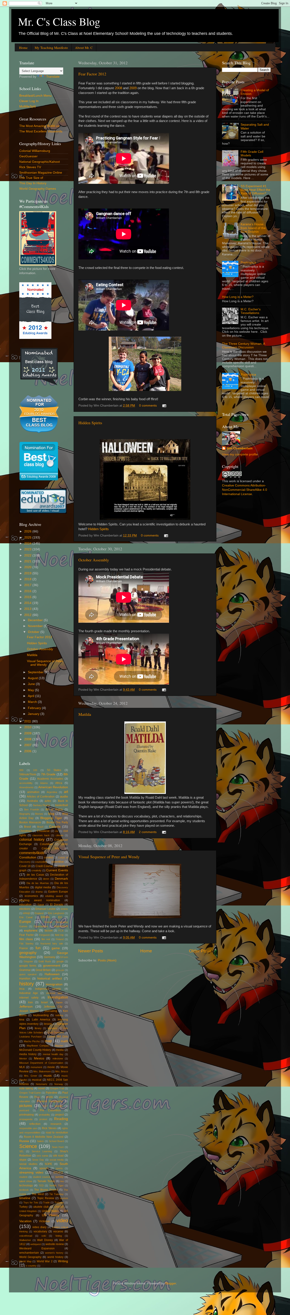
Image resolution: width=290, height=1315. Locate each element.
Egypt (41, 904)
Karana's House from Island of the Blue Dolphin (253, 228)
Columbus (46, 844)
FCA (60, 930)
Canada (54, 826)
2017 (28, 585)
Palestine (51, 1092)
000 (21, 770)
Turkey (23, 1206)
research (56, 1124)
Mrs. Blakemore (42, 1071)
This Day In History (32, 183)
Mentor (23, 1058)
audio (64, 796)
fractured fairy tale (52, 943)
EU (60, 917)
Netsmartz (41, 1084)
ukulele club (41, 1206)
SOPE (48, 1164)
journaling (51, 1011)
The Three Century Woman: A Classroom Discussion (243, 345)
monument (36, 1067)
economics (31, 896)
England (39, 913)
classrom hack (41, 835)
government (51, 965)
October (34, 632)
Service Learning (42, 1151)
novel (41, 1088)
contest (48, 857)
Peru (37, 1097)
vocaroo (58, 1231)
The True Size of (31, 178)
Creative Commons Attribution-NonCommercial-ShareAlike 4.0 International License (244, 490)
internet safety (29, 997)
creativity (36, 870)
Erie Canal (25, 917)
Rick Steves (49, 1128)
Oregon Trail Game (30, 1092)
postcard (24, 1110)
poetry (59, 1106)
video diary (39, 1227)
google (60, 961)
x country (31, 1265)
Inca (21, 988)
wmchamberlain (29, 1252)
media (60, 1050)
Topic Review (45, 1198)
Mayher (59, 1045)
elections (24, 908)
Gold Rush (45, 961)
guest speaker (28, 974)
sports (59, 1168)
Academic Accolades (50, 778)
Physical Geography (50, 1101)
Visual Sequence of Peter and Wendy (109, 856)
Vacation (25, 1221)
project (59, 1114)
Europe (25, 922)
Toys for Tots (30, 1202)
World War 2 (45, 1261)
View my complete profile (240, 454)
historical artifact (49, 978)
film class (26, 939)
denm (46, 878)
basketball (61, 805)
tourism (64, 1198)
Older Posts (200, 951)
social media (57, 1159)
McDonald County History (35, 1050)
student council (41, 1177)
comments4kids (31, 853)
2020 (28, 567)
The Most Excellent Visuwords (40, 131)
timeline (24, 1198)
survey (59, 1176)
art (66, 792)
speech (43, 1168)
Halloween (52, 974)
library (38, 1028)
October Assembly (93, 560)
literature (52, 1028)
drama (39, 891)
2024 (28, 543)
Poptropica (248, 262)
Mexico (39, 1058)
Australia (32, 800)
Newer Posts (90, 951)
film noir (45, 939)
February (35, 708)
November (36, 626)
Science (28, 1146)
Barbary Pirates (42, 805)
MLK (22, 1067)
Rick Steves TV (30, 167)
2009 (133, 88)
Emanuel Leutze (45, 908)
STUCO (58, 1172)
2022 (28, 555)
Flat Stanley (26, 943)
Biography (24, 813)
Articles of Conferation (41, 796)
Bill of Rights (54, 809)
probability (44, 1114)
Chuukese (43, 831)
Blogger (170, 1283)
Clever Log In (29, 101)
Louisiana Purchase (30, 1036)
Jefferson (26, 1006)
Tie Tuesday (56, 1194)
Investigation (58, 997)
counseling (41, 861)
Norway (58, 1084)
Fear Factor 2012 (92, 74)
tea (62, 1181)
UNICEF (59, 1206)
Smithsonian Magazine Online (40, 172)
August (33, 678)
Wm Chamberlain (240, 448)
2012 (28, 615)
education (25, 904)
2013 (28, 609)
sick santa (42, 1155)
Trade (46, 1202)
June (32, 684)
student (23, 1177)
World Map (25, 1261)
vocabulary (40, 1231)
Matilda (84, 714)
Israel (44, 1002)
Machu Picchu (32, 1041)
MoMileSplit (27, 106)
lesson (48, 1023)
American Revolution (53, 787)
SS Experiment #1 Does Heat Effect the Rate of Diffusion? (255, 189)
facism (49, 930)
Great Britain (43, 970)
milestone (58, 1058)
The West (38, 1194)
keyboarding (41, 1015)
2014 (28, 603)
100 (35, 770)
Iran (30, 1002)
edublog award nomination (39, 900)
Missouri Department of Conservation (41, 1062)
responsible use (28, 1128)
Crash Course (44, 866)
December (36, 620)
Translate (53, 76)
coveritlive (57, 861)
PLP (45, 1106)
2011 (28, 721)
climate (59, 835)
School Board (56, 1141)
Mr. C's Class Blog (59, 21)
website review (55, 1244)
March (33, 702)
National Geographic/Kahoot (39, 161)
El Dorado (56, 904)
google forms (27, 965)
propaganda (25, 1119)
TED (41, 1185)
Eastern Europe (58, 891)
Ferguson (44, 935)
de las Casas (35, 874)
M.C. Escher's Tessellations (251, 311)
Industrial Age (28, 993)
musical (36, 1079)
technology (26, 1185)
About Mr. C (84, 47)
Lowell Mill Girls (57, 1036)
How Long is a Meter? (238, 297)
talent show (25, 1181)
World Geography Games (37, 188)
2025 (28, 537)
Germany (49, 957)
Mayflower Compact (38, 1045)
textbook (24, 1189)
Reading (61, 1119)
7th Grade (48, 774)
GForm (64, 957)
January (34, 714)
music (48, 1075)
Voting (58, 1235)
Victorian (44, 1221)
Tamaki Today (46, 1181)
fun (38, 948)
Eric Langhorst (56, 913)
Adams (44, 783)
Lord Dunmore (56, 1032)
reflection (35, 1124)
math (64, 1041)
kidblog (59, 1015)
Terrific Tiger (56, 1185)
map (48, 1041)
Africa (58, 783)
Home (23, 47)
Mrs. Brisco (61, 1071)
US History (50, 1215)
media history (27, 1054)
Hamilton (24, 978)
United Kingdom (28, 1211)
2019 (28, 573)
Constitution (27, 857)
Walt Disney (45, 1240)
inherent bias (54, 993)
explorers (30, 930)
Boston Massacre (30, 822)
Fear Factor (26, 935)
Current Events (57, 870)
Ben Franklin (31, 809)
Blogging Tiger (51, 818)
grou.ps (60, 970)
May (31, 690)
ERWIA (45, 917)
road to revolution (57, 1132)
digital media (43, 887)
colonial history (31, 839)
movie (51, 1067)
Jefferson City (53, 1006)
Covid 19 (25, 866)
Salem (40, 1141)
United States (50, 1211)
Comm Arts (51, 848)
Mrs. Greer (30, 1075)
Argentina (52, 792)
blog (51, 813)
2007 (28, 745)
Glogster (28, 961)
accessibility (26, 783)
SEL (21, 1151)
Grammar (25, 970)
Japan (59, 1002)
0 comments (148, 405)
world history (55, 1257)
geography (27, 953)
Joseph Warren (29, 1011)
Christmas (25, 831)
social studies (28, 1164)
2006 (28, 751)
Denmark (61, 878)
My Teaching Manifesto (51, 47)
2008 (118, 88)
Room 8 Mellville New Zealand (43, 1136)
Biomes (39, 813)
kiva (21, 1019)
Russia (24, 1141)
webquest (35, 1244)
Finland (60, 939)
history (26, 984)
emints (64, 909)
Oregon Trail (57, 1088)
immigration (54, 984)
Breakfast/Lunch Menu (35, 95)
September (36, 672)
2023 (28, 549)
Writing (63, 1261)
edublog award (54, 896)
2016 (28, 591)
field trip (59, 935)
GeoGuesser (28, 156)
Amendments (26, 787)
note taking (26, 1088)
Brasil (27, 826)
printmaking (26, 1114)
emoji (26, 913)
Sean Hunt (58, 1147)
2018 (28, 579)
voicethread (25, 1235)
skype (23, 1159)
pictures (25, 1106)
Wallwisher (25, 1240)
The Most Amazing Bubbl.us (39, 126)
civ (56, 831)
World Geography (30, 1257)
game (56, 948)
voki (43, 1235)
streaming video (31, 1172)
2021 (28, 561)
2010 (28, 727)
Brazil (40, 826)
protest (43, 1119)
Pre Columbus (50, 1110)
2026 (28, 531)
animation (33, 792)
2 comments (148, 832)
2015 (28, 597)
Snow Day (38, 1159)
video (62, 1220)
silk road (58, 1155)
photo (49, 1097)
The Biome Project (46, 1189)
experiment (61, 926)
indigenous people (48, 988)
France (23, 948)
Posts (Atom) (107, 960)
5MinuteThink (27, 774)
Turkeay (59, 1202)
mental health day (53, 1054)
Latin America (41, 1019)
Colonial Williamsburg (34, 151)
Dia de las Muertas (38, 883)
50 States (54, 770)
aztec (48, 800)
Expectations (41, 926)
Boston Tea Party (57, 822)
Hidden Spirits (90, 422)
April (31, 696)
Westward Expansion (37, 1248)
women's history (54, 1252)
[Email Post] (163, 405)
